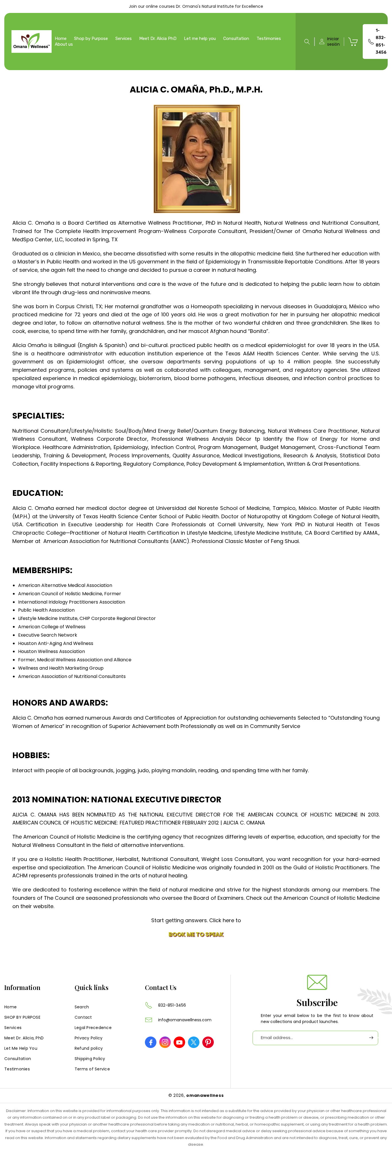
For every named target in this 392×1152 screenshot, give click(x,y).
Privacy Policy (89, 1038)
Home (10, 1007)
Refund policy (89, 1048)
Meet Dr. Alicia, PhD (24, 1038)
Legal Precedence (93, 1027)
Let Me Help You (20, 1048)
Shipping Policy (90, 1058)
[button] (307, 41)
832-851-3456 (172, 1005)
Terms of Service (92, 1069)
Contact (83, 1017)
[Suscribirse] (371, 1037)
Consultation (17, 1058)
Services (13, 1027)
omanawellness (205, 1095)
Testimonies (17, 1069)
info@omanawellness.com (184, 1020)
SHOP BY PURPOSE (22, 1017)
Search (82, 1007)
